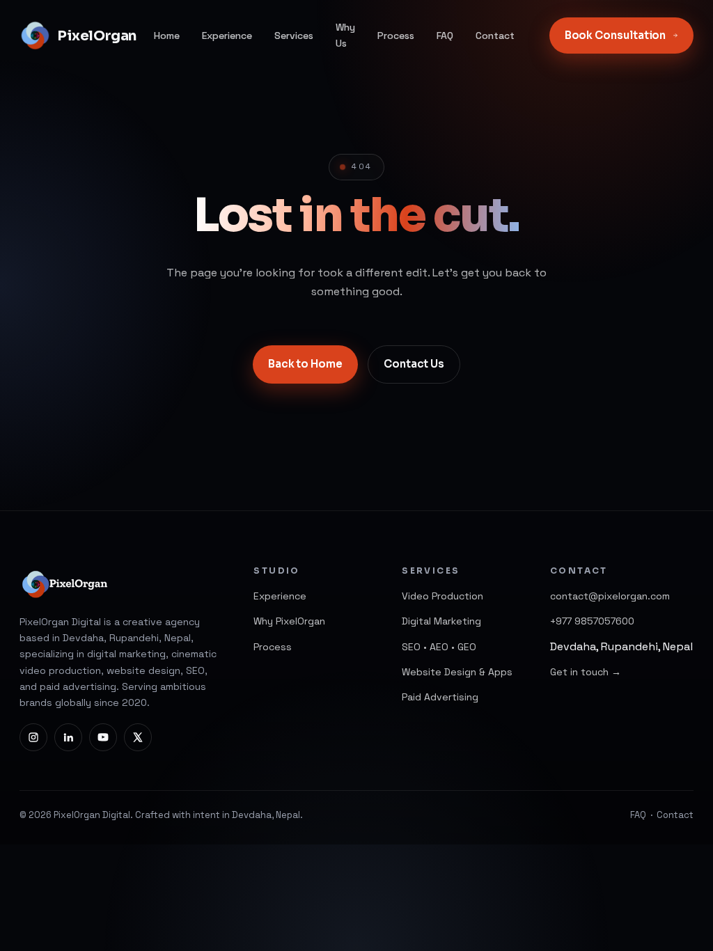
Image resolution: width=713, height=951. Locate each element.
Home (167, 35)
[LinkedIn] (68, 737)
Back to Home (305, 363)
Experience (227, 35)
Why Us (345, 35)
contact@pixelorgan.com (610, 596)
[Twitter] (138, 737)
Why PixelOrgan (289, 621)
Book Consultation (615, 35)
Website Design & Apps (457, 672)
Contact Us (414, 363)
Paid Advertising (440, 697)
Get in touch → (585, 672)
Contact (495, 35)
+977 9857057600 (592, 621)
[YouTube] (103, 737)
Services (293, 35)
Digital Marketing (441, 621)
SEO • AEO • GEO (439, 646)
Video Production (442, 596)
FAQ (445, 35)
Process (395, 35)
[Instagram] (33, 737)
